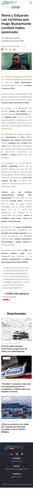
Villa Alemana (6, 129)
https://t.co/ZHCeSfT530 (12, 288)
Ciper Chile (27, 100)
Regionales (6, 358)
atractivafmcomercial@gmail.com (16, 469)
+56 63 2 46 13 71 (16, 477)
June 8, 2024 (9, 296)
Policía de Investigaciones (14, 77)
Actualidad (6, 320)
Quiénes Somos (16, 461)
